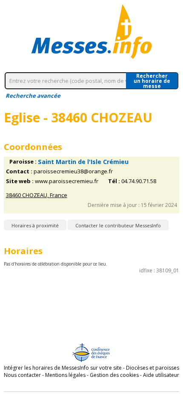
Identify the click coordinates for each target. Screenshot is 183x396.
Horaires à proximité (35, 225)
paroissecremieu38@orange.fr (73, 171)
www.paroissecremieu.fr (66, 181)
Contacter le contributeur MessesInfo (118, 225)
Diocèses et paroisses (152, 367)
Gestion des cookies (114, 375)
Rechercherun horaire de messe (152, 81)
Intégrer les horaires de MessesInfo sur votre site (63, 367)
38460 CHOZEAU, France (36, 195)
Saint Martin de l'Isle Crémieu (83, 162)
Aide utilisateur (161, 375)
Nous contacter (22, 375)
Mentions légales (65, 375)
